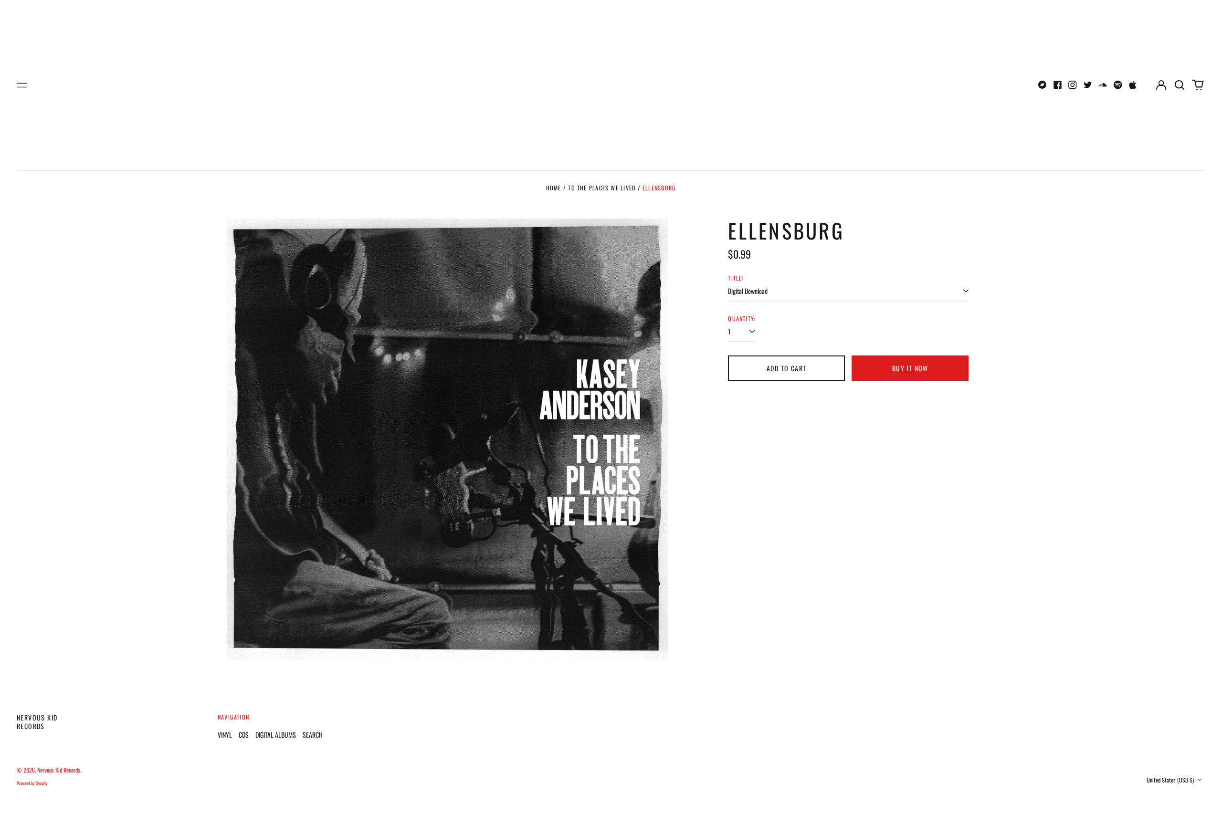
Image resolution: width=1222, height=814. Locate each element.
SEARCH (313, 735)
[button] (1179, 85)
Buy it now (910, 368)
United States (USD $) (1171, 779)
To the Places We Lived (601, 187)
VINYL (225, 735)
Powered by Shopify (32, 783)
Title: (735, 278)
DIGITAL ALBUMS (275, 735)
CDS (244, 735)
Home (553, 187)
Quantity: (741, 319)
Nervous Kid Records (37, 721)
